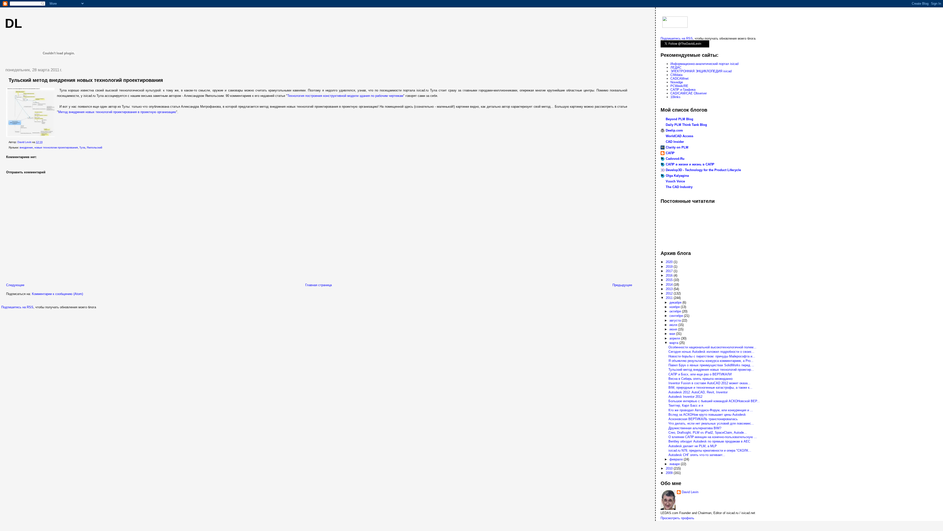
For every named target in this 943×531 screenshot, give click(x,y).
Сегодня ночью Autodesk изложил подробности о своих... (711, 352)
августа (675, 320)
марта (674, 343)
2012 (670, 293)
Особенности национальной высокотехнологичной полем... (712, 347)
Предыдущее (622, 285)
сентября (676, 316)
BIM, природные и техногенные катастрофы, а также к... (710, 387)
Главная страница (318, 285)
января (675, 464)
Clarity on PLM (677, 147)
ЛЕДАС (675, 67)
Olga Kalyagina (677, 175)
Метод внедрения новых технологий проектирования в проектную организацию (117, 112)
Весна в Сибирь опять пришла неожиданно (700, 379)
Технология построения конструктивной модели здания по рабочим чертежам (345, 96)
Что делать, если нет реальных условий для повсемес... (711, 423)
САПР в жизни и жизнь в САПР (690, 164)
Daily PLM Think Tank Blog (686, 125)
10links (675, 97)
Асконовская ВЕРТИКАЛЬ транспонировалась (703, 419)
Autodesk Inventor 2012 (685, 396)
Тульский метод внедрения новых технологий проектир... (711, 369)
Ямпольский (94, 147)
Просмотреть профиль (677, 518)
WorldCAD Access (679, 136)
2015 (670, 280)
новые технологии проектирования (56, 147)
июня (673, 329)
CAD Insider (675, 142)
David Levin (690, 492)
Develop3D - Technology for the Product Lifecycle (703, 170)
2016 (670, 275)
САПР (670, 153)
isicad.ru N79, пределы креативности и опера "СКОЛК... (709, 450)
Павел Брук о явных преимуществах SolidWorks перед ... (711, 365)
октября (675, 311)
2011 (670, 298)
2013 (670, 289)
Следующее (15, 285)
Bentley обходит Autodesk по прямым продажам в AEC (709, 441)
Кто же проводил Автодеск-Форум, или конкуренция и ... (710, 410)
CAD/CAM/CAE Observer (688, 93)
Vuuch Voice (675, 181)
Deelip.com (674, 130)
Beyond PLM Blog (679, 119)
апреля (675, 338)
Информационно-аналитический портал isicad (704, 64)
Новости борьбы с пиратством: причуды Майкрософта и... (711, 356)
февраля (676, 459)
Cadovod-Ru (675, 159)
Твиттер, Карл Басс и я (685, 405)
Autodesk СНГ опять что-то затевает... (696, 455)
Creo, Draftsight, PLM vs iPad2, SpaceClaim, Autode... (707, 432)
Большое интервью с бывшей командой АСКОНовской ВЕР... (714, 401)
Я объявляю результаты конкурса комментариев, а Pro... (710, 361)
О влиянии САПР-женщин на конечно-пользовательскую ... (712, 437)
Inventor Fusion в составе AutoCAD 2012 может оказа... (709, 383)
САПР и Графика (682, 89)
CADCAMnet (679, 78)
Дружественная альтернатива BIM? (694, 428)
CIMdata (676, 75)
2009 (670, 473)
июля (673, 325)
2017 (670, 271)
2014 (670, 284)
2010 (670, 468)
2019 (670, 266)
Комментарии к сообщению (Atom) (57, 294)
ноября (675, 307)
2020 (670, 262)
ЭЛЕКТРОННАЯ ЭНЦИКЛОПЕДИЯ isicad (701, 71)
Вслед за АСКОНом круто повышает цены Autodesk (707, 414)
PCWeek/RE (679, 86)
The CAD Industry (679, 187)
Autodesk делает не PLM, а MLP (692, 446)
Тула (82, 147)
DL (13, 23)
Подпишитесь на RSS (17, 307)
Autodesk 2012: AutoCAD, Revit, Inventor (698, 392)
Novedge (676, 82)
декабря (675, 302)
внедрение (26, 147)
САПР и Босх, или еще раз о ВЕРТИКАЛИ (700, 374)
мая (672, 334)
